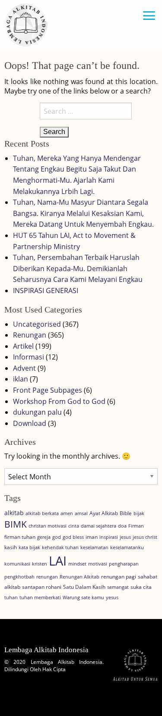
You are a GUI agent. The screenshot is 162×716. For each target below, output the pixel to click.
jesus (125, 537)
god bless (73, 537)
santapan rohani (41, 587)
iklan (20, 379)
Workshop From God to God (59, 401)
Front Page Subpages (47, 390)
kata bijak (29, 547)
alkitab (14, 513)
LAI (58, 560)
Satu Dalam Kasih (84, 587)
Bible (126, 513)
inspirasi (108, 537)
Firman (136, 526)
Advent (24, 368)
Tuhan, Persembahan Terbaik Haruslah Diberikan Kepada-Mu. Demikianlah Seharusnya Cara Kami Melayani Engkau (78, 268)
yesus (112, 597)
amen (66, 513)
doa (122, 526)
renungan (47, 577)
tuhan (11, 597)
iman (92, 537)
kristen (39, 564)
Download (29, 423)
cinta (73, 526)
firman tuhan (19, 537)
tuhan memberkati (40, 597)
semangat (118, 587)
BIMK (15, 524)
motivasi (97, 564)
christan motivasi (48, 526)
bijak (138, 513)
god (56, 537)
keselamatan (94, 547)
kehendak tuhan (60, 547)
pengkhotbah (19, 577)
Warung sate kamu (83, 597)
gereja (44, 537)
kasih (10, 547)
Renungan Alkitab (79, 577)
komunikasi (17, 564)
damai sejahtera (98, 526)
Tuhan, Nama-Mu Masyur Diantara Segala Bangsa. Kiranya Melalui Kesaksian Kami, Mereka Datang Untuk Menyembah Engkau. (83, 213)
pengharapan (124, 564)
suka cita (141, 587)
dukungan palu (37, 412)
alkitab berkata (42, 513)
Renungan (29, 335)
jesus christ (145, 537)
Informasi (28, 357)
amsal (81, 513)
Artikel (23, 346)
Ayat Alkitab (103, 513)
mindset (77, 564)
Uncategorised (37, 324)
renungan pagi (118, 576)
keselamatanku (127, 547)
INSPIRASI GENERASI (45, 290)
